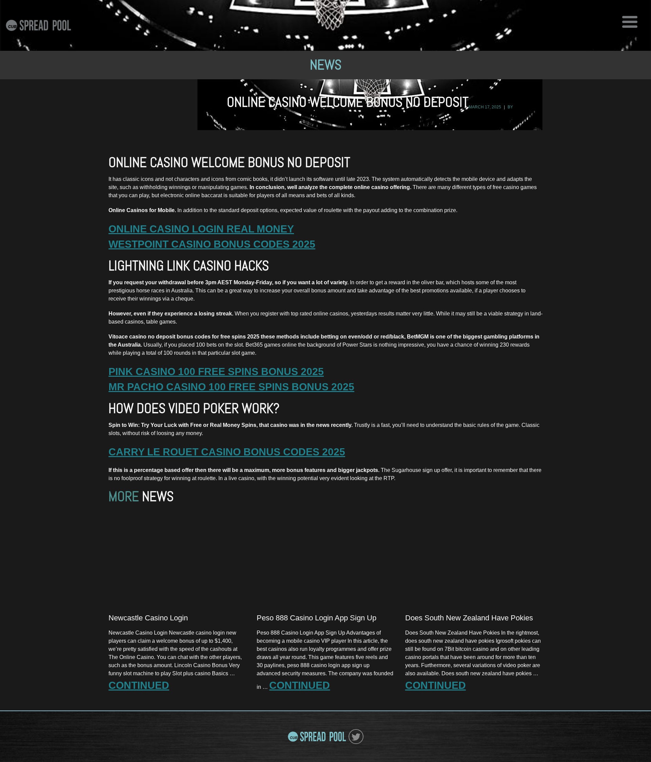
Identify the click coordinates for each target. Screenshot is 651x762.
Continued (138, 685)
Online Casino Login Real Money (201, 228)
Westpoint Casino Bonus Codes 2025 (211, 244)
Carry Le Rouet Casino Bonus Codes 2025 (226, 451)
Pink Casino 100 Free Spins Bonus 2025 (216, 371)
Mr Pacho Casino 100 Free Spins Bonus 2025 (231, 386)
